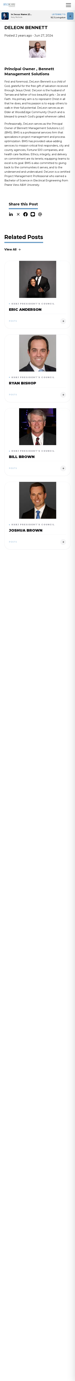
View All (10, 249)
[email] (40, 214)
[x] (18, 214)
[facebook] (25, 214)
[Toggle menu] (68, 5)
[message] (33, 214)
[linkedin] (11, 214)
